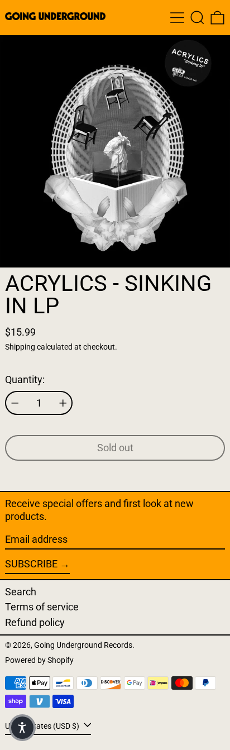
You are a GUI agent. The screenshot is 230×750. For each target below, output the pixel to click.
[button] (197, 17)
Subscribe (31, 564)
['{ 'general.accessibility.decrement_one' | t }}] (15, 403)
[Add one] (63, 403)
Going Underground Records (83, 645)
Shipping (20, 347)
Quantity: (25, 379)
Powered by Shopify (39, 660)
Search (20, 592)
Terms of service (42, 607)
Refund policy (35, 622)
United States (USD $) (43, 725)
